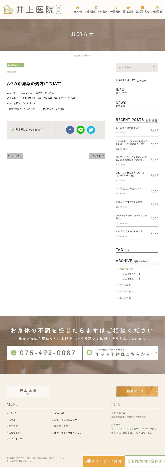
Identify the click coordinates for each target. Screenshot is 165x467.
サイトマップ (15, 439)
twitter (91, 130)
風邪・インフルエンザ (65, 420)
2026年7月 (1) (131, 274)
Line (81, 130)
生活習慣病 (14, 433)
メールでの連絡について (128, 128)
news (14, 65)
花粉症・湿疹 (61, 426)
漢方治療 (13, 426)
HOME (77, 55)
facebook (70, 130)
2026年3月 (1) (131, 279)
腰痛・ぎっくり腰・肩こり (68, 433)
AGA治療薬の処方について (129, 189)
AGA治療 (59, 413)
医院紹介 (13, 420)
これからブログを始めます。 (130, 202)
